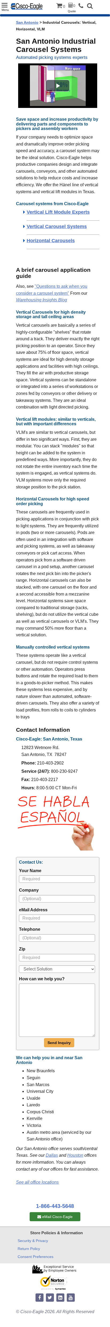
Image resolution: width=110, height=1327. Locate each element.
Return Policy (29, 1249)
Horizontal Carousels (51, 240)
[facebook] (40, 1298)
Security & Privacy (33, 1241)
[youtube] (71, 1298)
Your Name (30, 870)
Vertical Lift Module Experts (58, 212)
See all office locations (37, 1182)
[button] (90, 6)
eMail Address (33, 910)
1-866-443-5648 (55, 1206)
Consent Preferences (35, 1257)
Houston (75, 1155)
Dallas (52, 1155)
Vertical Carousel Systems (57, 226)
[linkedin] (60, 1298)
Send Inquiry (59, 1043)
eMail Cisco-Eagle (57, 1217)
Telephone (29, 929)
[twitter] (50, 1298)
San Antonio (27, 22)
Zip (22, 949)
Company (29, 890)
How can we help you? (42, 979)
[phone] (82, 6)
